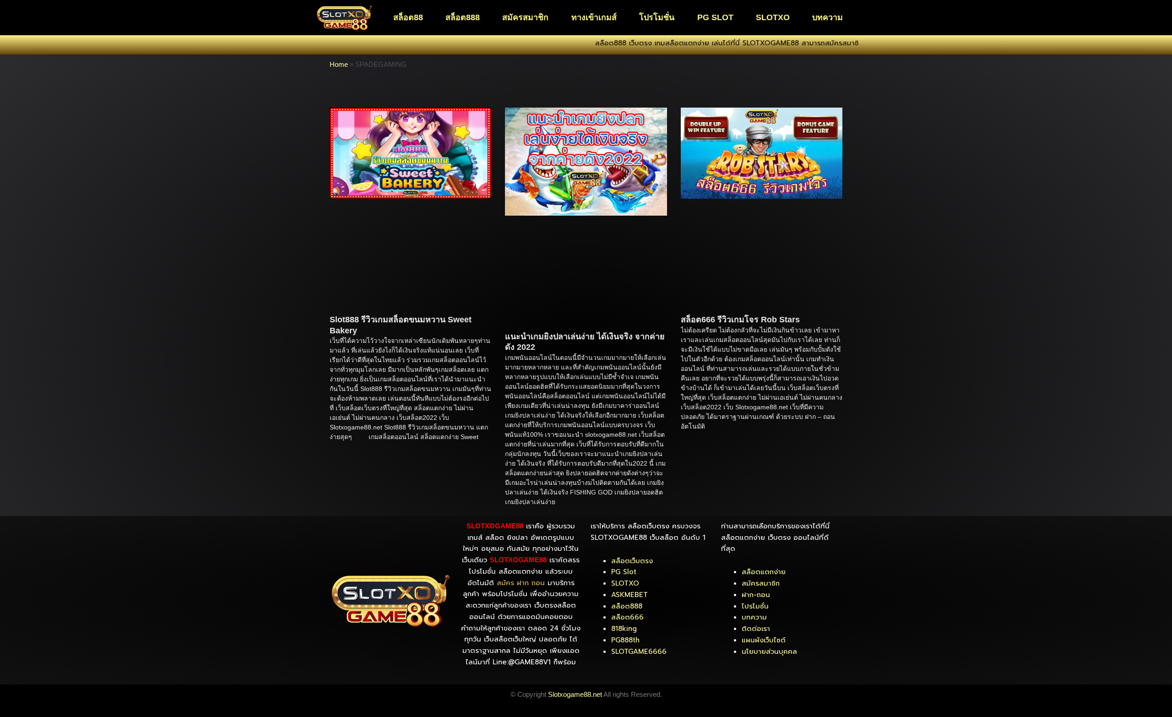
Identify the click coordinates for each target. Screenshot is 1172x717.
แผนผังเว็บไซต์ (764, 640)
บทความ (827, 17)
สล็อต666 (627, 617)
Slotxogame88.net (575, 694)
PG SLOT (715, 17)
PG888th (625, 640)
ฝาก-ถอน (756, 595)
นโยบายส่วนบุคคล (769, 651)
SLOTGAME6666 (639, 651)
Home (339, 64)
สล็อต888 (462, 17)
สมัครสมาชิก (525, 17)
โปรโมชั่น (656, 17)
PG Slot (623, 572)
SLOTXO (773, 17)
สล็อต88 (408, 17)
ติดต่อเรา (756, 629)
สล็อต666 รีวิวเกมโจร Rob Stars (740, 319)
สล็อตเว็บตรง (632, 561)
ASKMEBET (629, 595)
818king (624, 629)
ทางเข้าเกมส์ (594, 17)
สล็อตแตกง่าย (764, 572)
